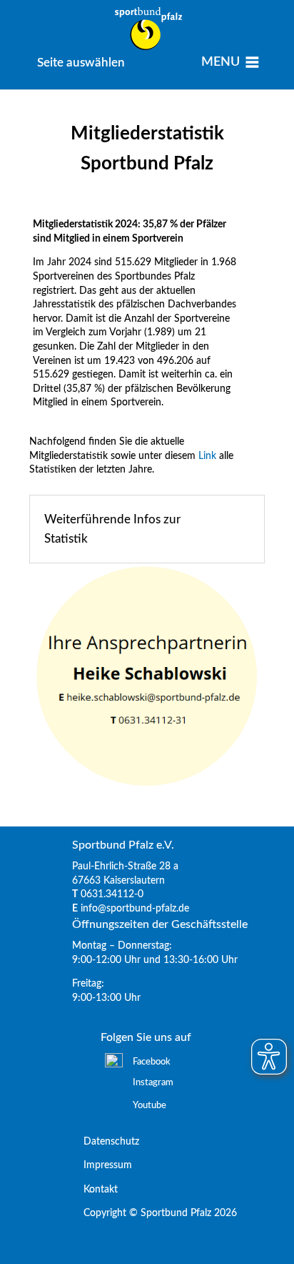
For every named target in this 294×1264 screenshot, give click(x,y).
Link (207, 456)
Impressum (102, 1165)
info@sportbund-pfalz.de (135, 909)
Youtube (149, 1105)
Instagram (153, 1082)
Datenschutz (105, 1142)
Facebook (152, 1062)
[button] (81, 62)
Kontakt (95, 1190)
